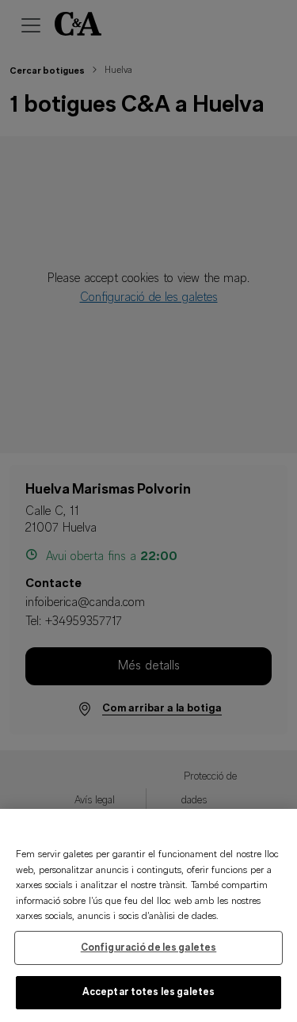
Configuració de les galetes (149, 948)
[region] (148, 915)
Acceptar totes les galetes (148, 992)
